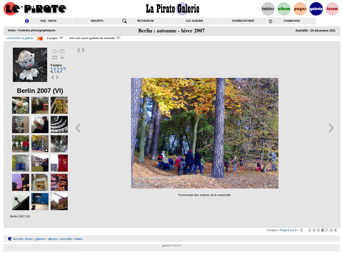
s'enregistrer (243, 20)
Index (12, 30)
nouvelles (66, 238)
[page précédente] (53, 79)
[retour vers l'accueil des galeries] (171, 9)
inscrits (97, 20)
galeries (40, 238)
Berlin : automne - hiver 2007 (171, 30)
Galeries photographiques (36, 30)
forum (28, 238)
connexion (292, 20)
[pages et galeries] (300, 9)
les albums (194, 20)
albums (52, 238)
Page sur (288, 230)
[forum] (332, 9)
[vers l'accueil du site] (35, 9)
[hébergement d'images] (284, 9)
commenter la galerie (19, 38)
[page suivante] (57, 79)
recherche (145, 20)
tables (79, 238)
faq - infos (48, 20)
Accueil (17, 238)
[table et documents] (268, 9)
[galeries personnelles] (316, 9)
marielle (302, 30)
